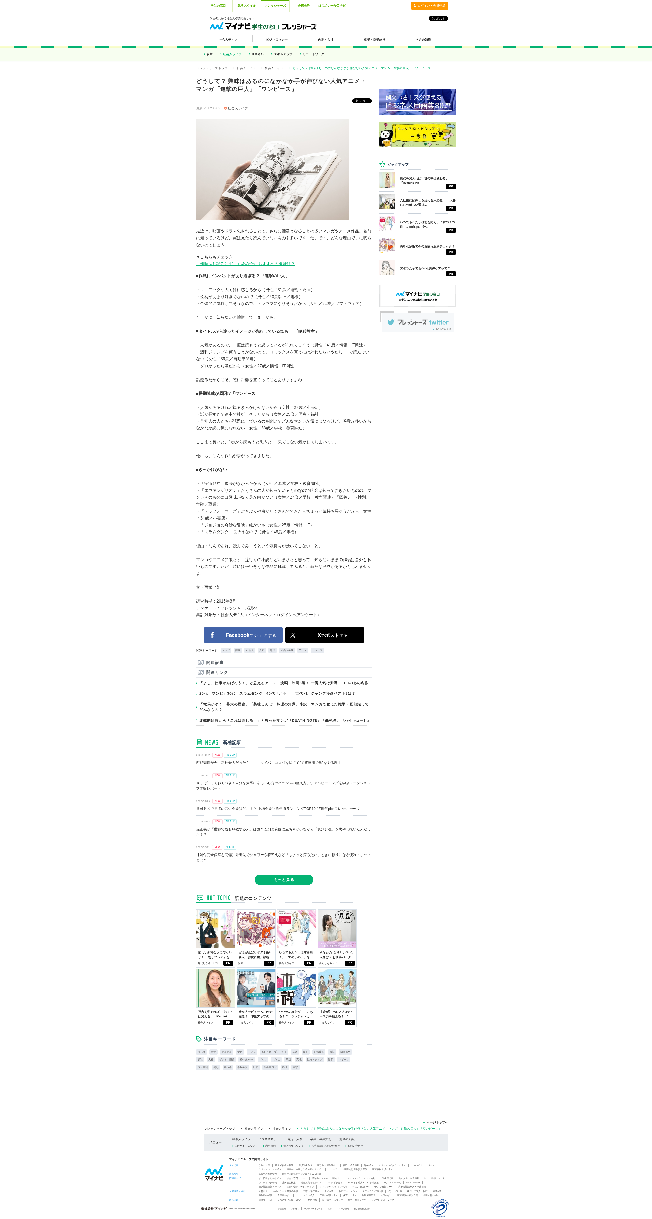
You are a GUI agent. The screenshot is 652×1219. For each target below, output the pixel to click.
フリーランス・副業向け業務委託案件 (347, 1169)
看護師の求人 (284, 1195)
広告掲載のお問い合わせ (326, 1145)
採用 (330, 1208)
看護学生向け (305, 1165)
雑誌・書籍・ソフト (434, 1178)
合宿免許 (304, 5)
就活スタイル (247, 5)
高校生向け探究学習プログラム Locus (301, 1174)
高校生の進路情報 (268, 1174)
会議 (294, 1051)
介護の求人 (386, 1195)
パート (431, 1165)
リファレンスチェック (382, 1200)
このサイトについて (246, 1145)
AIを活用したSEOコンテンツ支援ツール (372, 1186)
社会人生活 (287, 650)
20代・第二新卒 (311, 1191)
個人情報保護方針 (362, 1208)
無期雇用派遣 (369, 1195)
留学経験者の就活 (284, 1165)
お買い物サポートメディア (300, 1186)
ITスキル (258, 54)
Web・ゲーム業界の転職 (285, 1191)
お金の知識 (347, 1139)
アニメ (303, 650)
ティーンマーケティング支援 (360, 1178)
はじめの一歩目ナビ (332, 5)
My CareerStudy (392, 1182)
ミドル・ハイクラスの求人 (392, 1165)
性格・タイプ (314, 1059)
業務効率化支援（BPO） (290, 1200)
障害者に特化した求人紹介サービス (305, 1169)
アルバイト (417, 1165)
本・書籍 (203, 1067)
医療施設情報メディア (270, 1186)
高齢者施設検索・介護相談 (412, 1186)
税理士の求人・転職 (417, 1191)
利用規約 (270, 1145)
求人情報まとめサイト (270, 1178)
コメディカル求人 (305, 1195)
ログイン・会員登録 (431, 5)
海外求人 (368, 1165)
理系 (255, 1067)
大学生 (276, 1059)
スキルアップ (283, 54)
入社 (210, 1059)
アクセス (295, 1208)
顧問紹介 (437, 1191)
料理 (284, 1067)
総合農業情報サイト (311, 1182)
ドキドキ (227, 1051)
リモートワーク (313, 54)
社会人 (250, 650)
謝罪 (330, 1059)
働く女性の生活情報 (409, 1178)
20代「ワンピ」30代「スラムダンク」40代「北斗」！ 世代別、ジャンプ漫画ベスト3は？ (277, 693)
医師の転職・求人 (329, 1195)
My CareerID (413, 1182)
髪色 (239, 1051)
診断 (210, 54)
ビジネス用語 (226, 1059)
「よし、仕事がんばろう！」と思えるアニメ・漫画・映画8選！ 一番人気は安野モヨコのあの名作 (284, 683)
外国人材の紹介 (431, 1195)
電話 (332, 1051)
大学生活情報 (386, 1178)
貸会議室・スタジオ (332, 1200)
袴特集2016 (247, 1059)
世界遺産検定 (289, 1182)
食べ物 (201, 1051)
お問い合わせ (355, 1145)
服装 (200, 1059)
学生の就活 (264, 1165)
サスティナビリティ (313, 1208)
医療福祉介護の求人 (382, 1169)
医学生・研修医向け (327, 1165)
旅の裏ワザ (270, 1067)
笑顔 (216, 1067)
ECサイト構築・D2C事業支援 (363, 1182)
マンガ (226, 650)
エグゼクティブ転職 (372, 1191)
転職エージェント (348, 1191)
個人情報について (293, 1145)
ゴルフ (263, 1059)
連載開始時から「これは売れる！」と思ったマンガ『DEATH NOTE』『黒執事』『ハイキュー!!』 (285, 720)
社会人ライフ (232, 54)
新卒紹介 (329, 1191)
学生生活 (242, 1067)
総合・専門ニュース (297, 1178)
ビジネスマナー (269, 1139)
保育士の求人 (350, 1195)
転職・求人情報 (351, 1165)
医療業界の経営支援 (407, 1195)
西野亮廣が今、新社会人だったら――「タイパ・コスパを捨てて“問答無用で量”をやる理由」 (270, 763)
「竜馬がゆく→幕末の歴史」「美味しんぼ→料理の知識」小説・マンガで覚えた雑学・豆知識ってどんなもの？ (284, 707)
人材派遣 (263, 1191)
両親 (288, 1059)
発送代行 (312, 1200)
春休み (228, 1067)
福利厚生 (345, 1051)
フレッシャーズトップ (211, 68)
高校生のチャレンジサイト (326, 1178)
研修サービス (265, 1200)
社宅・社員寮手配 (357, 1200)
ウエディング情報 (268, 1182)
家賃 (213, 1051)
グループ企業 (343, 1208)
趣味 (272, 650)
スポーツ (344, 1059)
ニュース (317, 650)
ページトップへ (437, 1122)
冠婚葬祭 (319, 1051)
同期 (305, 1051)
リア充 (252, 1051)
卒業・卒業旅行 (321, 1139)
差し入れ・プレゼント (274, 1051)
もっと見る (284, 879)
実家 (295, 1067)
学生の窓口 (218, 5)
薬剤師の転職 (265, 1195)
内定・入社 (295, 1139)
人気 (261, 650)
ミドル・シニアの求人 (270, 1169)
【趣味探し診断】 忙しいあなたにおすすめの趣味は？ (245, 264)
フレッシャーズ (275, 5)
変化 (299, 1059)
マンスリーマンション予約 (333, 1186)
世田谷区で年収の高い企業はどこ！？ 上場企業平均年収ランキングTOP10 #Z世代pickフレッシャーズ (277, 809)
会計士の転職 (395, 1191)
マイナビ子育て (335, 1182)
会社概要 (282, 1208)
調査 (237, 650)
